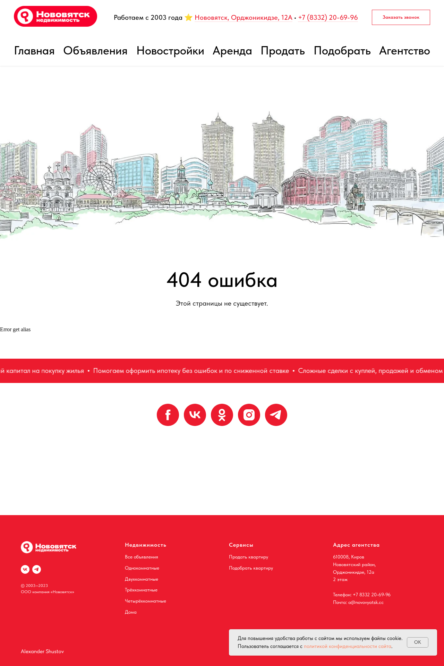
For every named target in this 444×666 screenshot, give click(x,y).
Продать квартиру (248, 557)
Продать (283, 50)
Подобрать (342, 50)
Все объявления (141, 557)
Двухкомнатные (141, 579)
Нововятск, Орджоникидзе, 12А (243, 17)
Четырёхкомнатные (145, 601)
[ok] (222, 415)
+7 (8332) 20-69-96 (328, 17)
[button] (401, 17)
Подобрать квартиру (251, 568)
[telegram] (276, 415)
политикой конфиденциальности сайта (347, 646)
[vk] (195, 415)
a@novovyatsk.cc (366, 602)
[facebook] (168, 415)
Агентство (404, 50)
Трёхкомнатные (141, 589)
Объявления (95, 50)
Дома (131, 612)
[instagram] (249, 415)
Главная (34, 50)
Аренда (232, 50)
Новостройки (170, 50)
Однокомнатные (142, 568)
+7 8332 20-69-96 (372, 594)
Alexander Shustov (42, 651)
